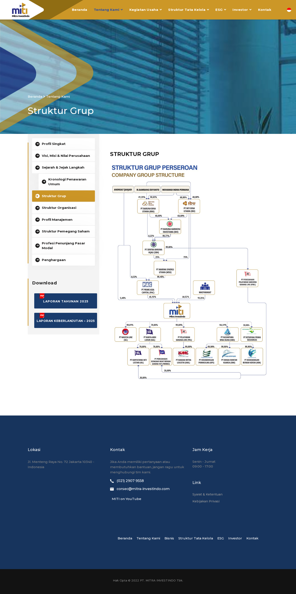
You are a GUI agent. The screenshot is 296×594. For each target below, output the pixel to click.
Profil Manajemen (57, 219)
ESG (219, 10)
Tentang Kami (106, 10)
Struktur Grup (54, 196)
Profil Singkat (53, 144)
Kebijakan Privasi (206, 501)
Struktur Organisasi (59, 208)
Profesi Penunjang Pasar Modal (63, 245)
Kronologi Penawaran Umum (67, 181)
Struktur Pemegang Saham (66, 231)
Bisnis (169, 538)
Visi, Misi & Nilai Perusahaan (66, 156)
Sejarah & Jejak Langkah (63, 167)
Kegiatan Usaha (143, 10)
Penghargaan (54, 260)
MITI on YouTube (125, 499)
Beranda (79, 10)
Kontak (264, 10)
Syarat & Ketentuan (207, 494)
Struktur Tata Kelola (186, 10)
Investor (240, 10)
